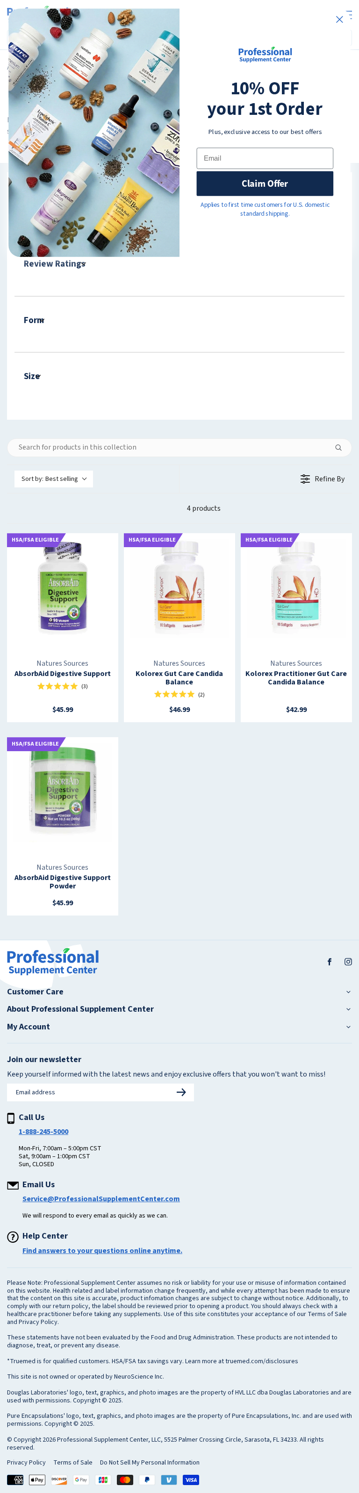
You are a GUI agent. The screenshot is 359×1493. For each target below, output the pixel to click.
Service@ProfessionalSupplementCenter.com (101, 1199)
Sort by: (50, 479)
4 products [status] (204, 508)
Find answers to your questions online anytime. (102, 1251)
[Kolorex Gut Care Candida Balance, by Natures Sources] (179, 589)
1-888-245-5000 (43, 1132)
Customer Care (35, 992)
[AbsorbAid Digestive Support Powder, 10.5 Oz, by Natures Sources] (62, 793)
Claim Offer (265, 183)
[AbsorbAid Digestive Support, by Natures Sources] (62, 589)
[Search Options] (342, 447)
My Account (28, 1027)
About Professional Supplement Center (80, 1009)
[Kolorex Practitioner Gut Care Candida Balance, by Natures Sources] (296, 589)
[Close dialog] (339, 19)
